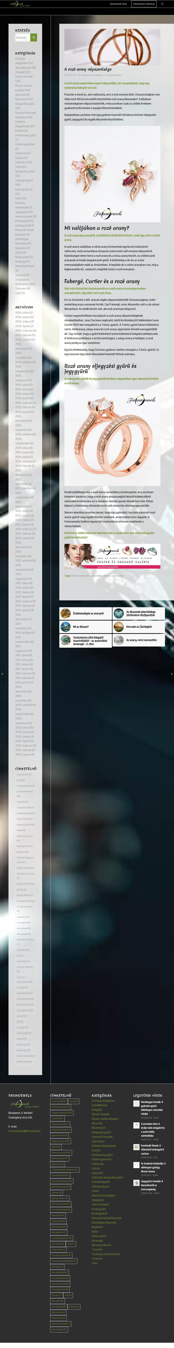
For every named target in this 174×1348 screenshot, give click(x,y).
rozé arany (117, 576)
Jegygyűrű (21, 212)
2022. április (22, 597)
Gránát (19, 158)
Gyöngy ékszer (24, 189)
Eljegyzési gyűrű (24, 104)
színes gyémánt (25, 1010)
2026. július (22, 313)
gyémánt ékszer (26, 884)
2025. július (22, 385)
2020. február (23, 750)
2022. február (23, 606)
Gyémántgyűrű (24, 180)
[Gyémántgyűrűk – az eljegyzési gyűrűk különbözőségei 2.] (171, 674)
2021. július (21, 655)
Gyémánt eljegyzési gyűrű (25, 859)
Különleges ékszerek (104, 1223)
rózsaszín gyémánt (25, 969)
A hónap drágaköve (103, 1101)
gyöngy (22, 889)
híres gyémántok (26, 901)
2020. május (22, 737)
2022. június (22, 588)
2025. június (22, 389)
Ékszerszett (22, 99)
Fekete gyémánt (25, 144)
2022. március (23, 601)
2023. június (22, 516)
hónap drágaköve (25, 908)
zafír (20, 1021)
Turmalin (20, 289)
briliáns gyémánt (26, 786)
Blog (21, 780)
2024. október (23, 434)
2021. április (22, 669)
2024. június (22, 452)
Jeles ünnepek (23, 216)
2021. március (23, 673)
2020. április (22, 741)
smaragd (22, 987)
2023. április (22, 525)
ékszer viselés (24, 1061)
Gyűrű (18, 198)
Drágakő (20, 72)
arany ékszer (24, 774)
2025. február (23, 407)
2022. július (22, 583)
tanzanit (22, 1016)
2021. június (22, 660)
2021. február (23, 678)
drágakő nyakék (25, 807)
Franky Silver (115, 75)
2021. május (22, 664)
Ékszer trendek (24, 77)
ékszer (22, 1039)
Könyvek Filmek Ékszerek (106, 1218)
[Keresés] (162, 4)
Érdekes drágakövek (104, 1146)
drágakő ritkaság (26, 813)
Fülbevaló (21, 153)
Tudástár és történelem (92, 75)
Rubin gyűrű (22, 257)
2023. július (22, 511)
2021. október (23, 633)
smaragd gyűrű (25, 993)
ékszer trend (23, 1050)
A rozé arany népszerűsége (87, 69)
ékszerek (20, 95)
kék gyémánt (24, 934)
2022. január (22, 610)
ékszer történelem (80, 576)
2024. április (22, 457)
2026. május (22, 322)
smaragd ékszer (25, 999)
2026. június (22, 317)
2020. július (22, 728)
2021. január (22, 682)
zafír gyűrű (23, 1027)
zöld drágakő (24, 1033)
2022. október (23, 561)
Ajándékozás (23, 68)
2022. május (22, 592)
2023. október (23, 488)
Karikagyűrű (22, 221)
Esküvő (19, 131)
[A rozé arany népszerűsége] (112, 47)
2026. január (22, 340)
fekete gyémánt (25, 846)
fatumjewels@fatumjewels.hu (26, 1131)
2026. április (22, 326)
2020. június (22, 732)
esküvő (21, 830)
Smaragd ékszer (25, 266)
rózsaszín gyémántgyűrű (25, 979)
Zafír (18, 293)
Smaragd (20, 262)
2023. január (22, 538)
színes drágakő (25, 1004)
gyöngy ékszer (25, 895)
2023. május (22, 520)
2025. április (22, 398)
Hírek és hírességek (103, 1196)
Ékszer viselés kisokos (105, 1119)
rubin (20, 955)
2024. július (22, 448)
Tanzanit (20, 275)
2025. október (23, 362)
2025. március (23, 403)
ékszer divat (23, 1044)
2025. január (22, 412)
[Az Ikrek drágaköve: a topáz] (2, 674)
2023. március (23, 529)
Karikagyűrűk (23, 226)
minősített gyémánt (25, 941)
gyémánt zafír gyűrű (25, 875)
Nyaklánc (21, 248)
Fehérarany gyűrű (25, 135)
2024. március (23, 461)
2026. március (23, 331)
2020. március (23, 746)
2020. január (22, 754)
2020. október (23, 705)
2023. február (23, 534)
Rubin (18, 253)
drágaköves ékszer (25, 793)
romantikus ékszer (101, 576)
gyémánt (23, 852)
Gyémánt (21, 162)
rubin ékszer (23, 961)
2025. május (22, 394)
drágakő (22, 802)
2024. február (23, 466)
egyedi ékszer (24, 819)
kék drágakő (24, 928)
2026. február (23, 335)
